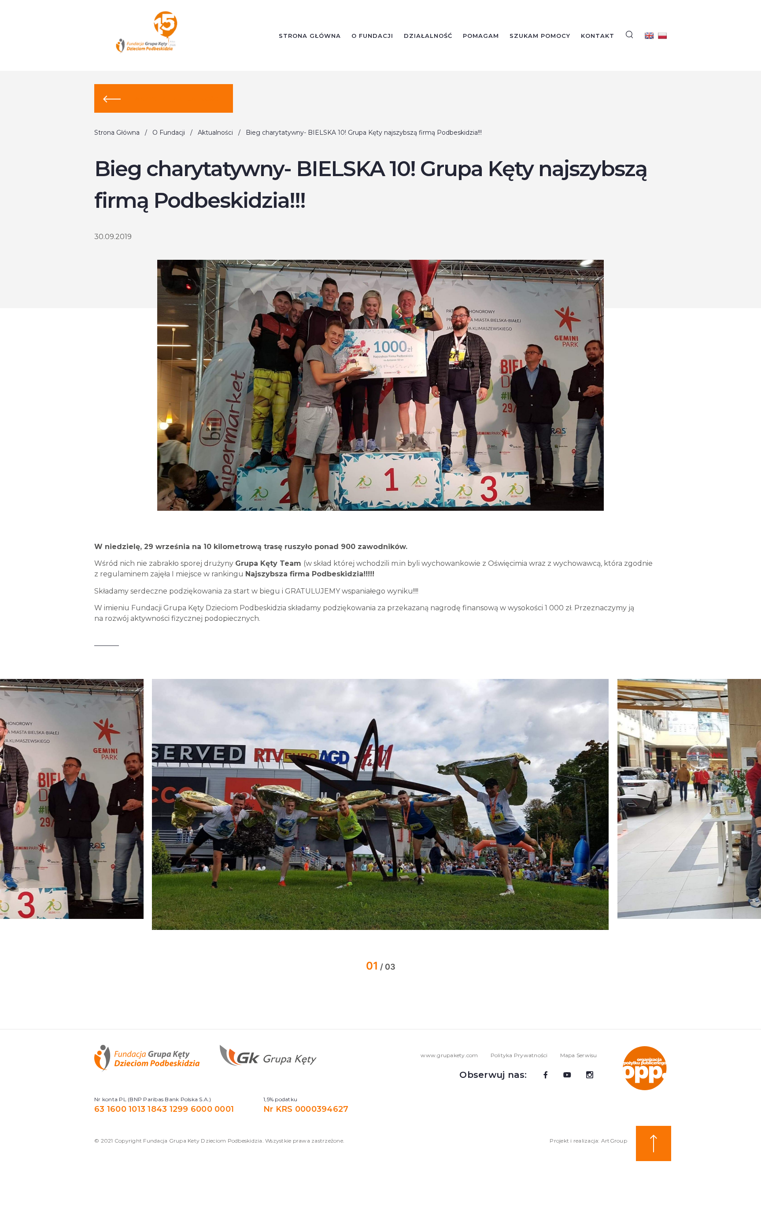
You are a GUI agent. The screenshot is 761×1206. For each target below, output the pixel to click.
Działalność (428, 35)
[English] (649, 35)
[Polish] (662, 35)
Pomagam (481, 35)
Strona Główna (310, 35)
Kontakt (597, 35)
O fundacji (372, 35)
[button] (126, 804)
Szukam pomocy (540, 35)
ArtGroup (614, 1140)
